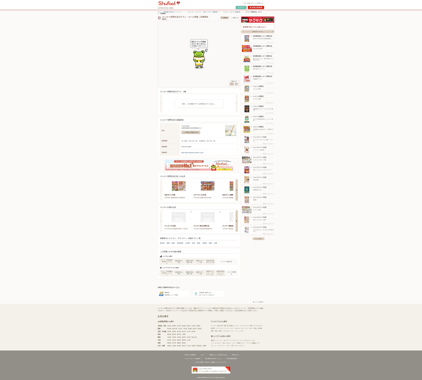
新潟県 (179, 331)
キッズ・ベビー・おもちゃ (232, 328)
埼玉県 (180, 328)
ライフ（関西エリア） (238, 343)
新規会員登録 (256, 7)
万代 (223, 343)
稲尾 (198, 243)
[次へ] (237, 103)
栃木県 (195, 328)
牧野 (210, 243)
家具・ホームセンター (256, 325)
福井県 (193, 331)
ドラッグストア (244, 325)
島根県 (184, 340)
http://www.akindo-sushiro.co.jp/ (192, 152)
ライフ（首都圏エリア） (253, 343)
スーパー (213, 325)
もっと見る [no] (258, 238)
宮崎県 (193, 346)
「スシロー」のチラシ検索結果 (231, 12)
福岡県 (169, 346)
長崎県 (179, 346)
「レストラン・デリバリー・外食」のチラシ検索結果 (202, 12)
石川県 (189, 331)
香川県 (174, 343)
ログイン (241, 7)
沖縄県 (204, 346)
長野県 (174, 331)
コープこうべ (221, 345)
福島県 (198, 326)
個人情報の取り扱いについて (213, 358)
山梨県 (169, 331)
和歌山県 (194, 337)
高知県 (184, 343)
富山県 (184, 331)
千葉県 (185, 328)
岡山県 (169, 340)
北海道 (169, 326)
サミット (213, 345)
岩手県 (179, 326)
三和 (232, 345)
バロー (228, 345)
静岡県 (174, 334)
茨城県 (190, 328)
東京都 (169, 328)
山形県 (193, 326)
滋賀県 (184, 337)
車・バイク (244, 328)
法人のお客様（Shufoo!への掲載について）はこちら (211, 362)
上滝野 (187, 243)
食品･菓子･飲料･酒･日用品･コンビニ (228, 325)
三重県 (184, 334)
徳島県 (169, 343)
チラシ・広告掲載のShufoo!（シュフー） (170, 12)
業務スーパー (215, 340)
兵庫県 (174, 337)
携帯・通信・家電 (216, 331)
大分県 (189, 346)
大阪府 (169, 337)
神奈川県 (174, 328)
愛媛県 (179, 343)
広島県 (174, 340)
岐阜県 (179, 334)
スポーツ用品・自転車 (255, 328)
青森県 (174, 326)
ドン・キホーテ (224, 340)
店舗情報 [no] (224, 17)
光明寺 (204, 243)
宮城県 (184, 326)
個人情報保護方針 (232, 358)
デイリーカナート (239, 345)
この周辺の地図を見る (190, 132)
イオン (253, 340)
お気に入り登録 (191, 211)
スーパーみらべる (245, 340)
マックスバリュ (234, 340)
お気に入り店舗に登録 (234, 17)
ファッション (220, 328)
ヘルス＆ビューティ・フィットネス (233, 331)
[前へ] (161, 103)
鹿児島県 (199, 346)
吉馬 (193, 243)
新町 (173, 243)
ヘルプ (202, 355)
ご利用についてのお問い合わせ (218, 355)
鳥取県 (179, 340)
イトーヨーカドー (216, 343)
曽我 (168, 243)
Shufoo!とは (235, 355)
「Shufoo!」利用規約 (189, 355)
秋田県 (189, 326)
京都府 (179, 337)
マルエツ (228, 343)
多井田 (162, 243)
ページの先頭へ (258, 302)
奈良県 (189, 337)
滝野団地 (180, 243)
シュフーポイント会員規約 (193, 358)
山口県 (189, 340)
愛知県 (169, 334)
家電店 (213, 328)
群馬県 (200, 328)
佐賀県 (174, 346)
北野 (215, 243)
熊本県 (184, 346)
